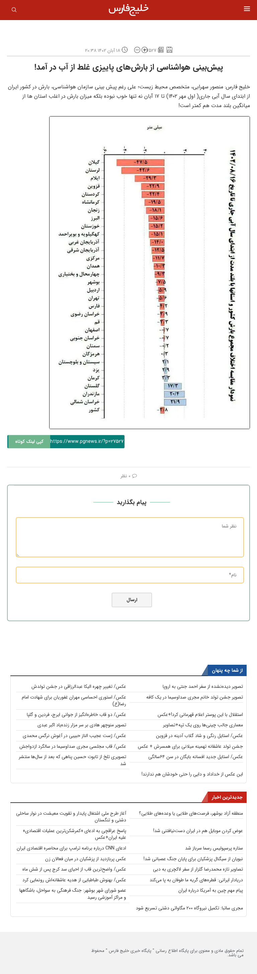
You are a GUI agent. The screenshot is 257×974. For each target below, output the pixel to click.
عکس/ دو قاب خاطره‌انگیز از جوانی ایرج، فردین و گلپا (76, 714)
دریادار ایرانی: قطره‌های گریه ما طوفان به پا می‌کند (196, 880)
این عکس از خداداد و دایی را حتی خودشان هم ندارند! (192, 774)
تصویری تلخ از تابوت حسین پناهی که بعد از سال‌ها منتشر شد (72, 760)
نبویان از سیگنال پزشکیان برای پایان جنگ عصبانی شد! (193, 859)
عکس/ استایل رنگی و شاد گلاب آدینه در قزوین (199, 735)
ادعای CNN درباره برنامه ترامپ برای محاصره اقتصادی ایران (71, 848)
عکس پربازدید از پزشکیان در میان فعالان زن (85, 859)
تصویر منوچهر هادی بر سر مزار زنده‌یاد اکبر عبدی (81, 725)
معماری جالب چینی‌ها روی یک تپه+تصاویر (203, 725)
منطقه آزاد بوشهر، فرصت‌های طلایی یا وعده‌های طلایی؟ (191, 813)
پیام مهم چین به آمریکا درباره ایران (210, 890)
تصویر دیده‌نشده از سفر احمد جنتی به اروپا (203, 686)
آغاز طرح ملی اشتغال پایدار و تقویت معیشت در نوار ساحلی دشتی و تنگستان (71, 817)
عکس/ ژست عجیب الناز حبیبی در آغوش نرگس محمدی (74, 735)
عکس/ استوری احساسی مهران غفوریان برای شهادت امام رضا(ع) (74, 701)
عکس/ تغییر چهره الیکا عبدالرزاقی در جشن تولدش (78, 686)
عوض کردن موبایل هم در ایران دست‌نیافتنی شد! (198, 830)
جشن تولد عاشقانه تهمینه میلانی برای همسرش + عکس (190, 746)
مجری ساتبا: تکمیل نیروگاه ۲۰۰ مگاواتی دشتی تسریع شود (189, 908)
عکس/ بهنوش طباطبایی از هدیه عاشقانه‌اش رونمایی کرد (74, 880)
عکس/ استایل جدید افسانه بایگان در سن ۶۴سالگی (195, 756)
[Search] (14, 11)
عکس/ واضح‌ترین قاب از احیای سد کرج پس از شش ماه (74, 869)
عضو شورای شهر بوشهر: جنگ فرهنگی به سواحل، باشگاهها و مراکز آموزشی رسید (72, 894)
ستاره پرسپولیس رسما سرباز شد (214, 848)
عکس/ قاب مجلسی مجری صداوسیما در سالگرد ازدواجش (72, 746)
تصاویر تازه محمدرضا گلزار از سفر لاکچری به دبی (198, 869)
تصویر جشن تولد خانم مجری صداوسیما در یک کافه (194, 697)
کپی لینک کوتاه (29, 441)
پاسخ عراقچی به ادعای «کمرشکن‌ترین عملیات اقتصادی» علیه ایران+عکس (74, 834)
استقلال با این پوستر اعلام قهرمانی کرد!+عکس (200, 714)
